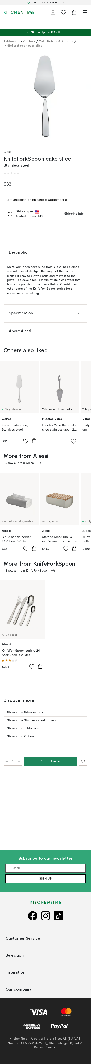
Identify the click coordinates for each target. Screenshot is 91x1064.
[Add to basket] (34, 440)
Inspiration (15, 972)
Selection (15, 955)
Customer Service (23, 938)
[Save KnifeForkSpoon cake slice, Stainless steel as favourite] (83, 761)
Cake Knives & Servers (56, 41)
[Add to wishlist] (25, 441)
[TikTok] (58, 916)
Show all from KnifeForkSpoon (27, 570)
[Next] (83, 97)
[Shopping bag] (74, 12)
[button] (11, 173)
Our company (18, 989)
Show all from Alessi (20, 463)
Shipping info (74, 213)
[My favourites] (63, 12)
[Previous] (8, 97)
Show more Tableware (23, 728)
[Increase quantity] (19, 761)
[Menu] (85, 12)
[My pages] (53, 12)
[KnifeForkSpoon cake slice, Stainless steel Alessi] (45, 97)
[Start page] (19, 12)
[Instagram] (45, 916)
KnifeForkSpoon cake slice (23, 45)
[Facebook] (32, 916)
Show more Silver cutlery (25, 712)
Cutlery (29, 41)
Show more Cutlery (21, 736)
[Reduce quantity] (7, 761)
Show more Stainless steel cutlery (31, 720)
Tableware (12, 41)
